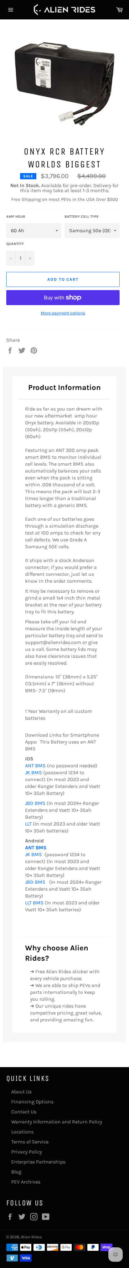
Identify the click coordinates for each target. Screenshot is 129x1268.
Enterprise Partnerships (38, 1162)
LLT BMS (35, 903)
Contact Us (23, 1112)
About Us (21, 1092)
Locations (22, 1132)
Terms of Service (30, 1142)
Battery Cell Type (81, 216)
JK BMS (33, 772)
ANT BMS (35, 766)
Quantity (15, 244)
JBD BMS (35, 803)
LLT (28, 824)
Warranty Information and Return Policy (56, 1122)
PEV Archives (25, 1182)
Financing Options (32, 1102)
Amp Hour (15, 216)
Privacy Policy (26, 1152)
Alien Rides (31, 1237)
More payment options (63, 313)
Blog (16, 1172)
